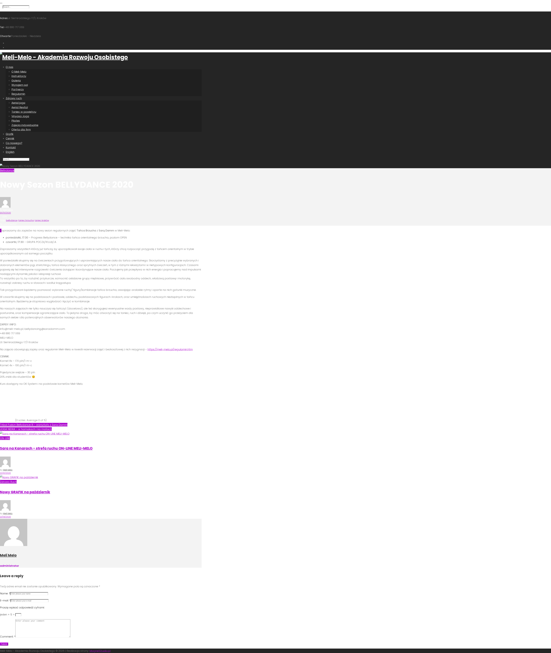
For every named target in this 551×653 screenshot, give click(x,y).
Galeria (16, 80)
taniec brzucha (26, 220)
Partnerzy (17, 89)
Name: (5, 593)
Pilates (15, 120)
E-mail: (5, 600)
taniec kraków (42, 220)
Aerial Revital (19, 107)
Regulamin (18, 94)
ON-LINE (5, 438)
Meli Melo (8, 209)
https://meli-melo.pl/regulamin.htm (170, 349)
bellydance (12, 220)
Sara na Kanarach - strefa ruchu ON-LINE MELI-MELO (46, 448)
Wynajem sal (19, 85)
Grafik (9, 134)
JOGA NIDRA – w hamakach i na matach (26, 429)
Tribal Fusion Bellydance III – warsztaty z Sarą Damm (33, 424)
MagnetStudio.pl (100, 651)
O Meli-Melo (18, 71)
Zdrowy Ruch (8, 482)
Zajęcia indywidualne (24, 125)
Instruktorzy (18, 76)
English (10, 152)
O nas (9, 67)
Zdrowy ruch (14, 98)
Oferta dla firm (21, 129)
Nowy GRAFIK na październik (25, 492)
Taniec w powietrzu (23, 112)
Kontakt (11, 147)
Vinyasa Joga (20, 116)
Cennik (10, 138)
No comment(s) (8, 224)
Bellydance (7, 170)
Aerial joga (18, 103)
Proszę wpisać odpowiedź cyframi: (22, 607)
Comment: (7, 636)
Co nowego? (14, 143)
